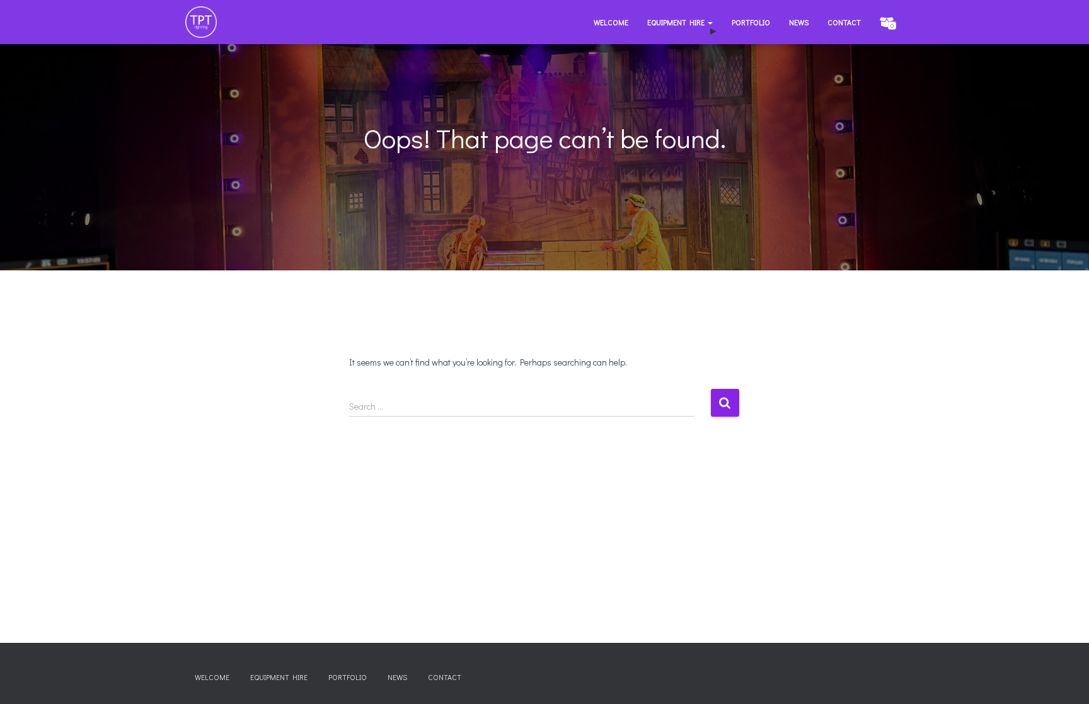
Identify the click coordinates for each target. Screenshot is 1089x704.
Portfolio (751, 22)
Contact (844, 22)
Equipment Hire (676, 22)
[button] (709, 22)
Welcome (611, 22)
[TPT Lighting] (201, 22)
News (799, 22)
